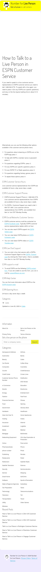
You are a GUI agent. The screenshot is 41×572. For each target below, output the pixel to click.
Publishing (5, 454)
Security (4, 469)
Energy (4, 393)
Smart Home (6, 476)
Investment (5, 426)
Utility (4, 502)
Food (3, 404)
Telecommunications (26, 491)
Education (23, 385)
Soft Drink (23, 476)
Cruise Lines (24, 374)
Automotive (5, 356)
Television (5, 495)
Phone (22, 447)
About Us (5, 328)
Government (6, 408)
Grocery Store (24, 408)
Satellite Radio (25, 462)
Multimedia (23, 433)
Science (22, 465)
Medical (22, 430)
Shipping (23, 473)
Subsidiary (23, 484)
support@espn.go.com (17, 273)
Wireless (5, 506)
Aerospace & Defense (9, 352)
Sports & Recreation (26, 480)
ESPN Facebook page (12, 224)
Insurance (5, 422)
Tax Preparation (7, 488)
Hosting (4, 419)
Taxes (22, 488)
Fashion (4, 396)
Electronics (23, 389)
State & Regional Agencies (10, 484)
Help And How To (7, 415)
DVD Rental (24, 382)
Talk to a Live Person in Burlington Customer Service (19, 526)
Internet (22, 422)
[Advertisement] (20, 33)
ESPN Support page (9, 284)
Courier (4, 370)
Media (4, 430)
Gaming (22, 404)
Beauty (4, 359)
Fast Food (23, 396)
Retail (22, 458)
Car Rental (5, 363)
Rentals (22, 454)
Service (4, 473)
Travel (22, 499)
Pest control (24, 443)
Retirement (5, 462)
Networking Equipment (9, 437)
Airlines (22, 352)
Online (4, 443)
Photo (22, 450)
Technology (5, 491)
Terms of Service (25, 334)
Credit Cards (6, 374)
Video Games (24, 502)
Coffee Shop (24, 363)
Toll (21, 495)
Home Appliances (25, 415)
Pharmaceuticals (7, 447)
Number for (23, 3)
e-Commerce (6, 385)
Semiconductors (25, 469)
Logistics (23, 426)
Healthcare (23, 411)
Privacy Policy (6, 334)
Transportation (6, 499)
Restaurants (6, 458)
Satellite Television (8, 465)
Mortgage (5, 433)
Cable (7, 303)
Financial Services (8, 400)
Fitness (22, 400)
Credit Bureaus (25, 370)
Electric (4, 389)
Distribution (23, 378)
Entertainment (24, 393)
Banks (22, 356)
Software (5, 480)
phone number (6, 450)
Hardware (5, 411)
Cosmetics (23, 367)
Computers (5, 367)
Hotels (22, 419)
